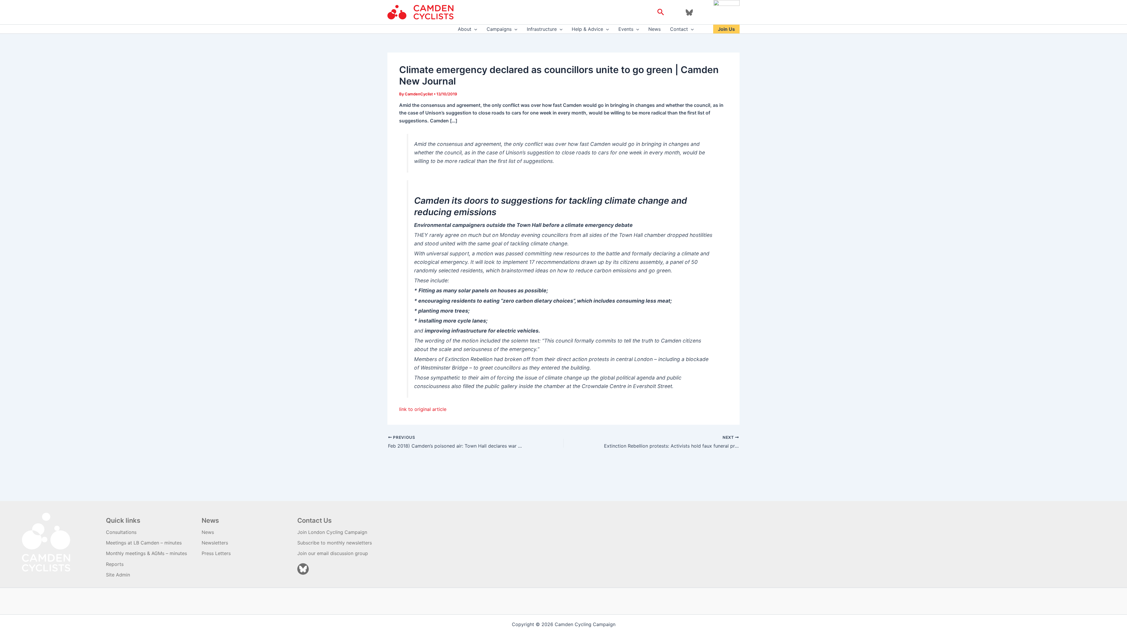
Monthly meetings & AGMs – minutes (146, 553)
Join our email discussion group (332, 553)
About (464, 29)
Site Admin (118, 575)
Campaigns (499, 29)
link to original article (422, 409)
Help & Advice (587, 29)
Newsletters (215, 543)
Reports (115, 564)
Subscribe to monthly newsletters (334, 543)
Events (625, 29)
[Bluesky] (689, 12)
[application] (474, 29)
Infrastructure (542, 29)
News (654, 29)
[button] (660, 12)
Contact (679, 29)
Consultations (121, 532)
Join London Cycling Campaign (332, 532)
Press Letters (216, 553)
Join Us (726, 29)
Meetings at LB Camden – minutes (144, 543)
